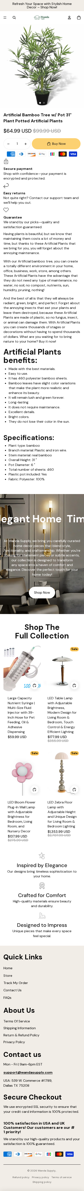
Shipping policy (42, 1182)
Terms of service (61, 1177)
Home (7, 968)
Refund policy (21, 1177)
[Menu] (5, 17)
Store (7, 975)
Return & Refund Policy (21, 1035)
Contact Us (12, 990)
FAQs (7, 997)
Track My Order (15, 983)
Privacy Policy (14, 1042)
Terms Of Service (16, 1021)
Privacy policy (40, 1177)
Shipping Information (19, 1028)
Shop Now (42, 592)
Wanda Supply (46, 1170)
